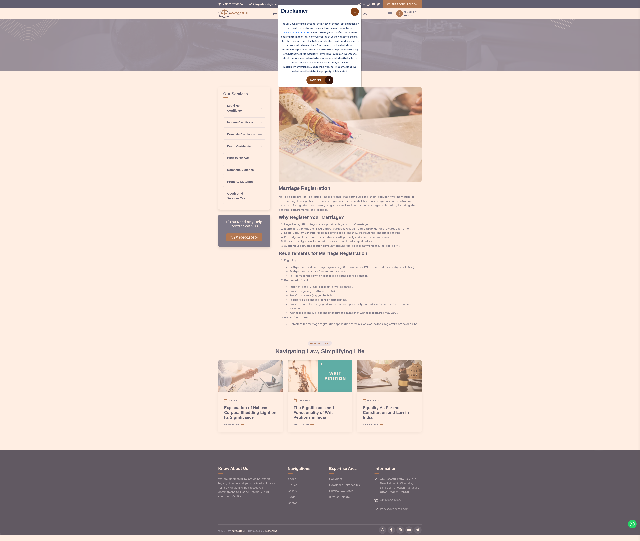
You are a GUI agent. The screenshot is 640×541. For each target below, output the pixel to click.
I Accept (315, 80)
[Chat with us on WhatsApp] (632, 524)
